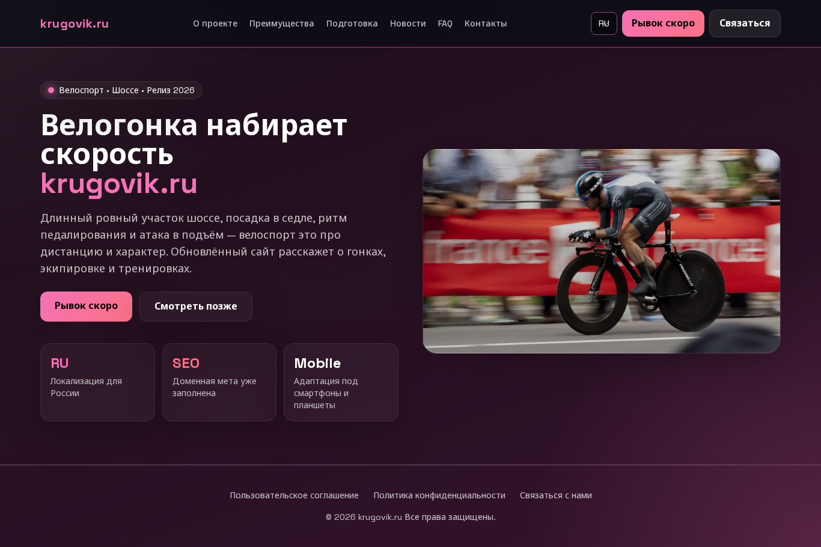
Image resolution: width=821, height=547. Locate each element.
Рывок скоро (663, 23)
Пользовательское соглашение (294, 495)
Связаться (745, 23)
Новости (408, 23)
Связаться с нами (556, 495)
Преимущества (281, 23)
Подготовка (352, 23)
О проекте (215, 23)
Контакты (486, 23)
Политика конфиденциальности (439, 495)
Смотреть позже (195, 306)
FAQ (445, 23)
